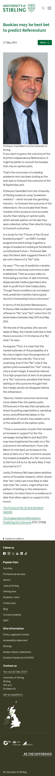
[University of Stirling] (19, 7)
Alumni (6, 579)
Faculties (7, 568)
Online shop (9, 603)
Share (43, 42)
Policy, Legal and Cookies (16, 634)
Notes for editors (15, 538)
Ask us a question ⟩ (13, 694)
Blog (5, 608)
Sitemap (7, 646)
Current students (12, 614)
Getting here (9, 591)
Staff (5, 620)
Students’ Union (11, 597)
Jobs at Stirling (11, 585)
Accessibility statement (15, 640)
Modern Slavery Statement (17, 652)
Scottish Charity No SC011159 (18, 657)
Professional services (14, 574)
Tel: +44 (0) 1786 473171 (15, 671)
